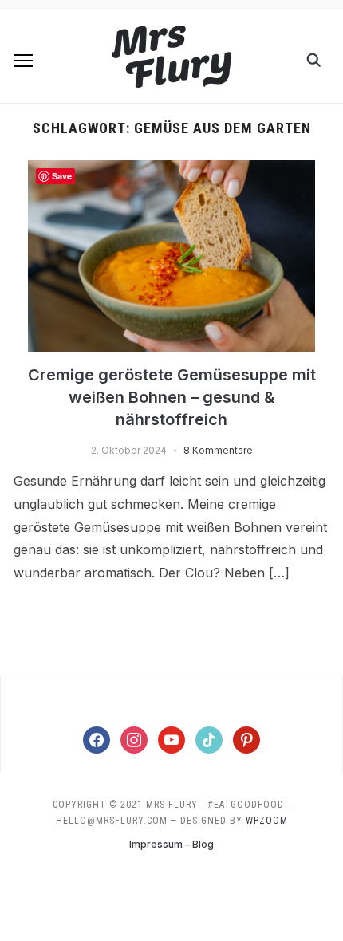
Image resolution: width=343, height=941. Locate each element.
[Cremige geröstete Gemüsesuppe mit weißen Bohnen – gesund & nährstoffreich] (171, 170)
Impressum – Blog (171, 844)
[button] (23, 60)
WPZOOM (267, 820)
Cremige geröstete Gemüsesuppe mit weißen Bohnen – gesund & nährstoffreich (172, 397)
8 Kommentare (218, 450)
